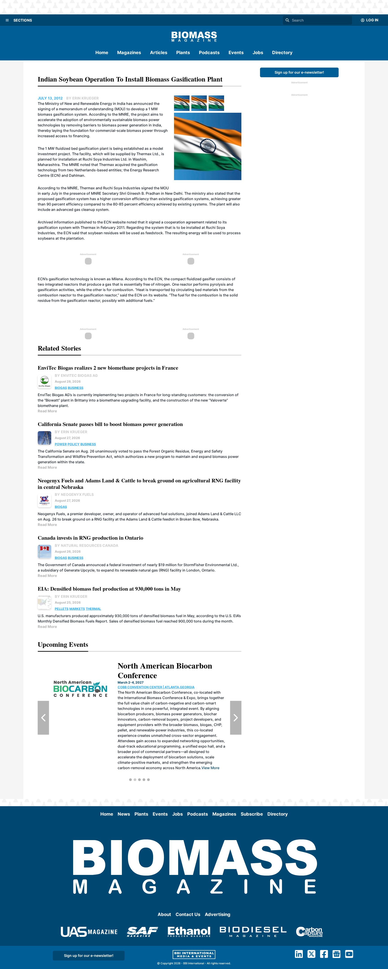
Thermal (93, 609)
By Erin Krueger (71, 432)
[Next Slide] (235, 718)
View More (173, 746)
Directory (282, 52)
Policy (73, 444)
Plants (183, 52)
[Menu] (7, 20)
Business (75, 388)
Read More (47, 411)
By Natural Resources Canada (86, 545)
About (164, 914)
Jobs (258, 52)
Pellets (61, 609)
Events (236, 52)
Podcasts (209, 52)
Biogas (61, 388)
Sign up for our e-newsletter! (299, 72)
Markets (77, 609)
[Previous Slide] (43, 718)
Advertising (217, 914)
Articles (158, 52)
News (124, 814)
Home (101, 52)
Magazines (129, 52)
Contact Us (188, 914)
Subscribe (252, 814)
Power (61, 444)
